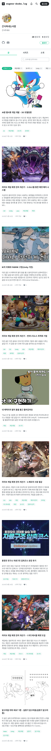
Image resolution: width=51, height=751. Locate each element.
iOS (23, 349)
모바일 (43, 500)
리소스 (21, 654)
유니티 (29, 68)
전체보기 (7, 68)
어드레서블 (6, 504)
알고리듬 (6, 579)
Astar (5, 731)
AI (4, 131)
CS (10, 349)
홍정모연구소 (25, 579)
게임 (4, 426)
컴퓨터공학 (20, 353)
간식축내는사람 (9, 26)
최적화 (12, 353)
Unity (39, 68)
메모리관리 (40, 349)
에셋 (33, 211)
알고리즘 (6, 735)
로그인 (44, 4)
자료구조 (15, 579)
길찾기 (29, 731)
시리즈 (25, 52)
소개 (42, 52)
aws (17, 211)
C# (4, 211)
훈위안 (27, 131)
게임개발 (18, 68)
